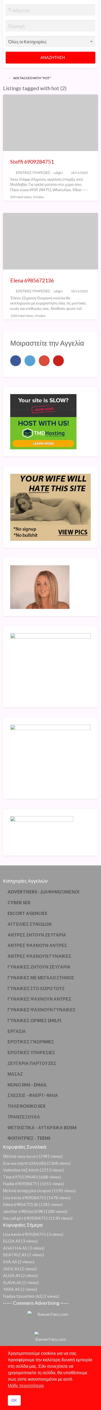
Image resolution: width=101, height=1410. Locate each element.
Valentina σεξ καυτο (21, 1169)
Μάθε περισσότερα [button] (26, 1385)
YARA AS (11, 1289)
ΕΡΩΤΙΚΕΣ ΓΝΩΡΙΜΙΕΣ (31, 1041)
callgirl (58, 173)
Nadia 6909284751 (21, 1183)
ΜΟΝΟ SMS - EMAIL (27, 1084)
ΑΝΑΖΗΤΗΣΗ (52, 57)
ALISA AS (11, 1275)
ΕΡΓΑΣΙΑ (17, 1031)
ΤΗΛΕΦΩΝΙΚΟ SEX (27, 1106)
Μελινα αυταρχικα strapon (27, 1190)
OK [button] (14, 1400)
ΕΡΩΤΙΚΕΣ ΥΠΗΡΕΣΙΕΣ (33, 173)
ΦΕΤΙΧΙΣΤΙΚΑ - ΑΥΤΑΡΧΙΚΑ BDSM (42, 1127)
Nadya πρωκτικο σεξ (22, 1296)
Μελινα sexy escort (20, 1156)
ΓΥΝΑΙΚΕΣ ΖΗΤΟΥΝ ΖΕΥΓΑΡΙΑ (39, 966)
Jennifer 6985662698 (23, 1211)
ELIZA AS (11, 1240)
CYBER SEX (19, 902)
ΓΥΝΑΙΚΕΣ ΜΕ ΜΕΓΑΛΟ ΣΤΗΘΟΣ (41, 977)
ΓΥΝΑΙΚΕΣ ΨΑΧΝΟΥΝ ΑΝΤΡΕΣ (39, 998)
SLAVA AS (12, 1282)
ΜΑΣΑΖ (15, 1073)
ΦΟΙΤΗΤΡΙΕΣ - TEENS (29, 1138)
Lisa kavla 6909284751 (24, 1197)
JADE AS (11, 1268)
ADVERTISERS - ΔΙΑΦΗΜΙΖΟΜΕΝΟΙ (43, 891)
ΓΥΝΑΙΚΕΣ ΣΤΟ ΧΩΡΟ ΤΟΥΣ (36, 988)
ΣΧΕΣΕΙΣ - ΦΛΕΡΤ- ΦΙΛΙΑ (33, 1095)
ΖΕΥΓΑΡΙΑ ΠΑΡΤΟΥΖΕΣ (32, 1063)
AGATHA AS (15, 1247)
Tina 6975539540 (19, 1176)
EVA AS (10, 1261)
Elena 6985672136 (32, 280)
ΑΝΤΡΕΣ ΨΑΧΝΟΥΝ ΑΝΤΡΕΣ (37, 945)
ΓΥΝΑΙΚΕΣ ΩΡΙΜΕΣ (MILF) (34, 1020)
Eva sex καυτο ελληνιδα (24, 1163)
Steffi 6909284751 (32, 162)
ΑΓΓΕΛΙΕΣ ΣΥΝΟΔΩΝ (30, 924)
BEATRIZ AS (15, 1254)
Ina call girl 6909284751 (25, 1217)
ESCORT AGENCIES (27, 913)
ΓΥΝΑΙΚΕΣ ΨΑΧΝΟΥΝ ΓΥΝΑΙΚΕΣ (42, 1009)
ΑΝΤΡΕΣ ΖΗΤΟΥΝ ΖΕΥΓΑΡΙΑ (37, 934)
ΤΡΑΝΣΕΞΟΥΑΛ (24, 1116)
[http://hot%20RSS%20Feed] (69, 88)
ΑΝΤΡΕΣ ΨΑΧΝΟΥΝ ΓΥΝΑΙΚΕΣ (39, 956)
